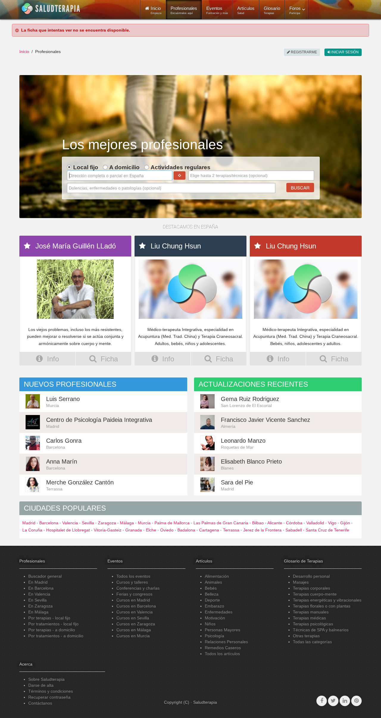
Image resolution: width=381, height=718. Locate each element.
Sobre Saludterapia (46, 679)
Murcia (144, 522)
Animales (213, 582)
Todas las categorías (312, 641)
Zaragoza (107, 522)
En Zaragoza (40, 606)
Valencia (70, 522)
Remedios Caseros (223, 647)
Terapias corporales (311, 588)
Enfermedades (218, 612)
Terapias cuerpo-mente (315, 594)
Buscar (300, 187)
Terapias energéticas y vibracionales (327, 600)
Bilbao (258, 522)
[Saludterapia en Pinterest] (356, 701)
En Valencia (39, 594)
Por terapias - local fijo (49, 618)
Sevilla (88, 522)
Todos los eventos (133, 576)
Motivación (215, 618)
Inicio (24, 51)
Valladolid (315, 522)
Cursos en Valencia (134, 612)
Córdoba (294, 522)
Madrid (28, 522)
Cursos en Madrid (133, 600)
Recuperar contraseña (49, 697)
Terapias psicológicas (313, 623)
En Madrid (38, 582)
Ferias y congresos (134, 594)
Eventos (217, 10)
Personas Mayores (222, 629)
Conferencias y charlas (138, 588)
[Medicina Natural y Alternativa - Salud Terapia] (50, 8)
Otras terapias (306, 635)
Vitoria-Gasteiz (107, 530)
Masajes (301, 582)
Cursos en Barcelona (136, 606)
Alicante (274, 522)
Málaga (127, 522)
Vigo (332, 522)
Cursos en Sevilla (132, 618)
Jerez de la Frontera (262, 530)
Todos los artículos (222, 653)
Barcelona (48, 522)
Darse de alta (41, 685)
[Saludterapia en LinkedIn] (345, 701)
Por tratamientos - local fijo (53, 623)
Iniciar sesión (344, 52)
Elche (151, 530)
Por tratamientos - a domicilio (55, 635)
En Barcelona (41, 588)
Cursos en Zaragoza (135, 623)
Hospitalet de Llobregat (68, 530)
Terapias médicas (309, 618)
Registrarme (303, 52)
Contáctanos (40, 703)
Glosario (272, 10)
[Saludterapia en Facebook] (321, 701)
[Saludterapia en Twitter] (333, 701)
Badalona (186, 530)
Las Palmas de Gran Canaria (220, 522)
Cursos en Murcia (133, 635)
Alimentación (217, 576)
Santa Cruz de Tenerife (327, 530)
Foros (295, 10)
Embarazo (214, 606)
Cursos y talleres (132, 582)
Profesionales (184, 10)
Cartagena (209, 530)
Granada (133, 530)
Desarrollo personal (311, 576)
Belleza (211, 594)
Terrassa (231, 530)
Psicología (214, 635)
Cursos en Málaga (133, 629)
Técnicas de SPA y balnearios (321, 629)
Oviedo (167, 530)
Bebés (211, 588)
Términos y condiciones (50, 691)
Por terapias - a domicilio (51, 629)
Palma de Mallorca (172, 522)
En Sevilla (37, 600)
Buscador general (45, 576)
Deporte (212, 600)
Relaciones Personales (226, 641)
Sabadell (293, 530)
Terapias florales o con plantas (321, 606)
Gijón (345, 522)
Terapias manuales (311, 612)
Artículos (245, 10)
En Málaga (38, 612)
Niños (210, 623)
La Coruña (32, 530)
